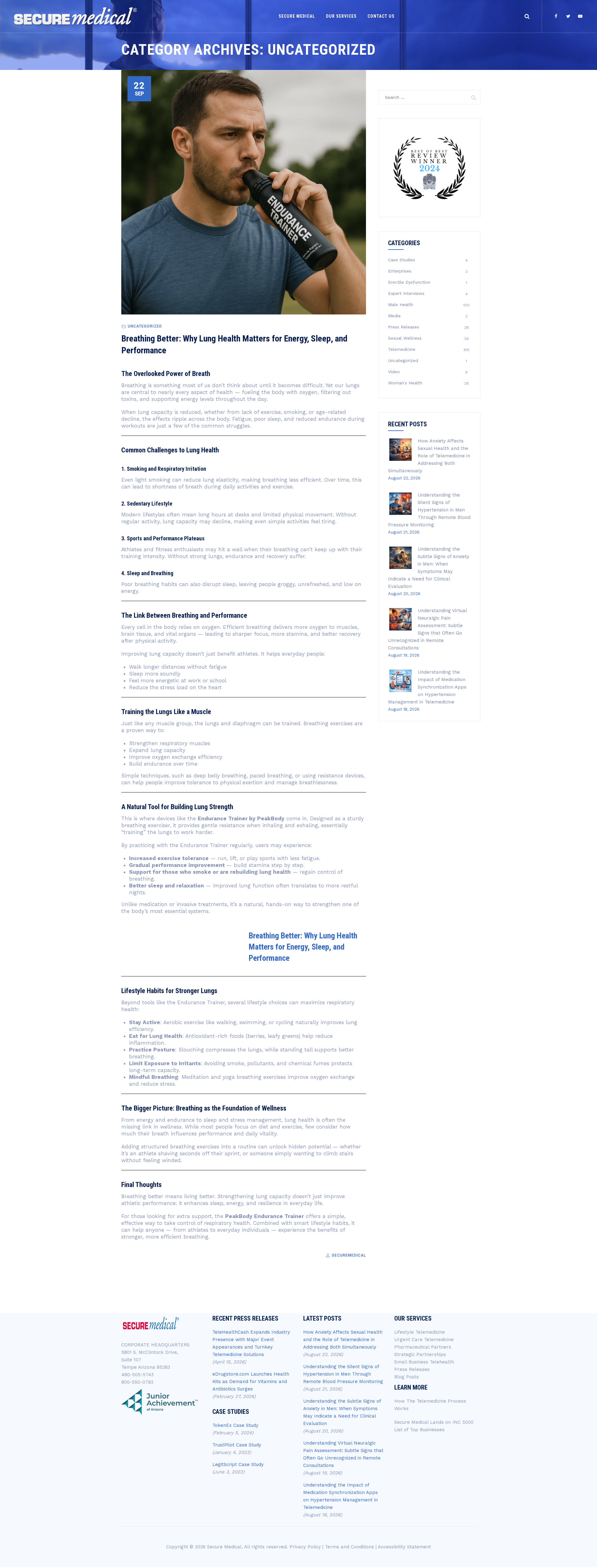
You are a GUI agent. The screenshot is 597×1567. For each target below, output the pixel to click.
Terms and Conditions (349, 1547)
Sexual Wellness (405, 338)
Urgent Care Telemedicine (424, 1339)
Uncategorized (145, 326)
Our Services (341, 16)
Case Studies (401, 259)
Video (394, 371)
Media (394, 315)
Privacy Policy (305, 1547)
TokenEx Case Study (235, 1425)
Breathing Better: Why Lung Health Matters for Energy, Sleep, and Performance (303, 947)
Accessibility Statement (404, 1547)
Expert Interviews (406, 293)
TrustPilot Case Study (236, 1445)
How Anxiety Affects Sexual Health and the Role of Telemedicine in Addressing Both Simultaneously (429, 456)
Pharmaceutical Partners (422, 1347)
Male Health (400, 304)
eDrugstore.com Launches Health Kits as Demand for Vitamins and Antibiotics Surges (250, 1381)
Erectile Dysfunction (409, 282)
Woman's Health (405, 382)
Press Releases (403, 326)
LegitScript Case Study (238, 1464)
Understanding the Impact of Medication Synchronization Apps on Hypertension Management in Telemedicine (427, 687)
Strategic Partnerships (420, 1354)
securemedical (348, 1255)
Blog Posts (406, 1377)
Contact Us (381, 16)
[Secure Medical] (75, 16)
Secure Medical (297, 16)
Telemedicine (401, 349)
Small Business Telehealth (424, 1362)
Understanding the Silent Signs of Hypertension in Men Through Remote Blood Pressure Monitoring (429, 510)
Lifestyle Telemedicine (419, 1332)
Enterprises (399, 270)
